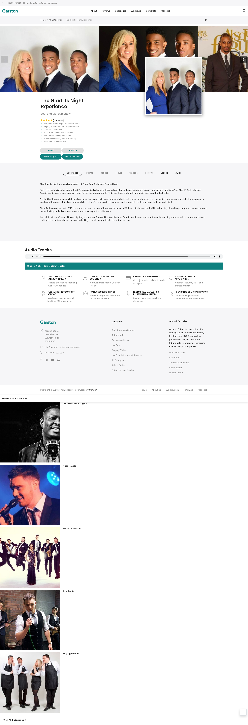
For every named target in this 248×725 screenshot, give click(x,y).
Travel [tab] (118, 172)
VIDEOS (73, 150)
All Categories (55, 20)
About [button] (94, 10)
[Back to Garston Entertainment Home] (10, 11)
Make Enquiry (51, 156)
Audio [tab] (179, 172)
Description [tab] (73, 172)
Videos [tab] (164, 172)
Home (43, 20)
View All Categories (13, 720)
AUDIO (51, 150)
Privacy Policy (176, 372)
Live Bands (117, 345)
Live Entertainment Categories (127, 355)
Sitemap (189, 389)
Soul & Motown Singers (123, 330)
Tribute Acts (118, 335)
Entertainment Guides (123, 370)
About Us (156, 389)
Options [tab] (133, 172)
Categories (120, 10)
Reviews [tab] (149, 172)
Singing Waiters (119, 350)
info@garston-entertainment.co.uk (62, 347)
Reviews (106, 10)
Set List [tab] (104, 172)
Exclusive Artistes (120, 340)
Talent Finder (118, 365)
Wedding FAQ (173, 389)
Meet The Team (177, 352)
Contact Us (175, 357)
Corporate (151, 10)
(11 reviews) (58, 120)
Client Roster (175, 367)
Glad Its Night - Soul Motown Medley (46, 266)
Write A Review (72, 156)
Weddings (136, 10)
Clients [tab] (89, 172)
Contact (165, 10)
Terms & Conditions (179, 362)
